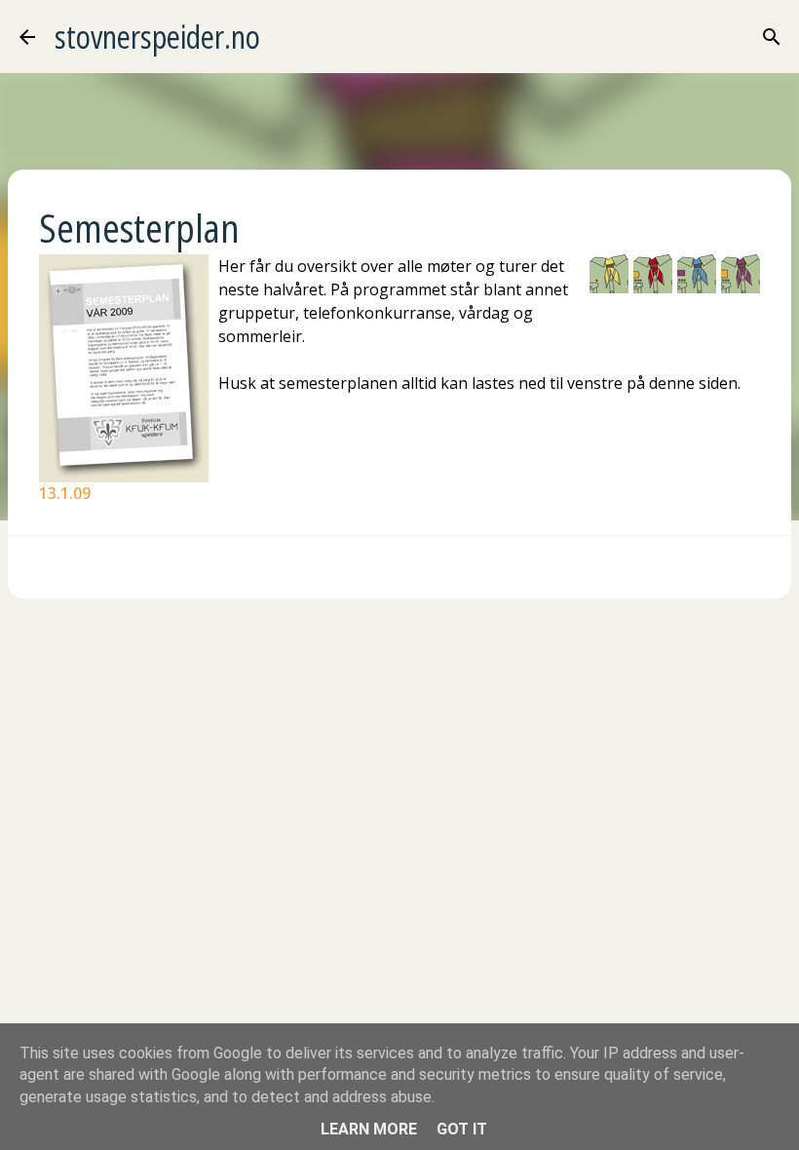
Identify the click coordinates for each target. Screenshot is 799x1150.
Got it (462, 1129)
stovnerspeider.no (157, 37)
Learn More (369, 1129)
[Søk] (771, 37)
